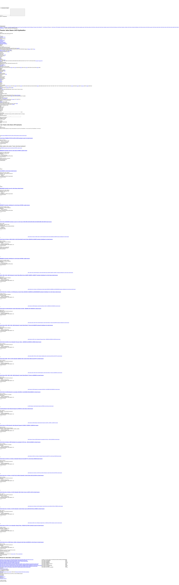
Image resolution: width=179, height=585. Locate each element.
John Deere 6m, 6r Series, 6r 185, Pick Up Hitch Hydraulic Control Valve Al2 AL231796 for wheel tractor (22, 475)
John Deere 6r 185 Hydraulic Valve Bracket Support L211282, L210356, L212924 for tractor (19, 425)
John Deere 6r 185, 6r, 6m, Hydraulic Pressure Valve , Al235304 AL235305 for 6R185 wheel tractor (20, 341)
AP (14, 27)
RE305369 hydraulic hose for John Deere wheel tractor (11, 188)
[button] (89, 21)
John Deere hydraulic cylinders (122, 27)
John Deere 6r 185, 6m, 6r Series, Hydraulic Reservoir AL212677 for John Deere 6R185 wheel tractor (21, 458)
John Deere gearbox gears (80, 27)
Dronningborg (24, 27)
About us (1, 568)
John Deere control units (95, 27)
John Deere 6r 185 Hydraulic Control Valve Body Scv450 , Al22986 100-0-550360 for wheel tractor (20, 308)
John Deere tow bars (142, 27)
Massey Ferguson (34, 27)
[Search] (17, 12)
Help (4, 568)
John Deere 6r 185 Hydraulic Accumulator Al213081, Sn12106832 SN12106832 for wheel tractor (20, 391)
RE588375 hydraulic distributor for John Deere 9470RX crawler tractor (15, 205)
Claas (21, 27)
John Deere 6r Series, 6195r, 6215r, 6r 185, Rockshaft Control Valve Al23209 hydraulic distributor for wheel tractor (18, 566)
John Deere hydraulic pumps (104, 27)
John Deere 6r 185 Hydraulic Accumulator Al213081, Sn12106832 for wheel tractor (13, 560)
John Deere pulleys (88, 27)
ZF (41, 27)
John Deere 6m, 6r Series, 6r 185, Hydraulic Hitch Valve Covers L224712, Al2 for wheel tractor (20, 492)
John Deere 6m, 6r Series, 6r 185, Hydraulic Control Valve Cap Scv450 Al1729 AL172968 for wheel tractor (22, 508)
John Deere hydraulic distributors (133, 27)
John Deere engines (64, 27)
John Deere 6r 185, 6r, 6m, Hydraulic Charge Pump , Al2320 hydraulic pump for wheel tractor (15, 567)
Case (16, 27)
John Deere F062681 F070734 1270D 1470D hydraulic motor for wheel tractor (16, 138)
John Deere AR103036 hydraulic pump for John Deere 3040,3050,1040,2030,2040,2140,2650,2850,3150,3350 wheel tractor (26, 221)
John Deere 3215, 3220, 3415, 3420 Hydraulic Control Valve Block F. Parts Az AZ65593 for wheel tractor (22, 375)
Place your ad (2, 160)
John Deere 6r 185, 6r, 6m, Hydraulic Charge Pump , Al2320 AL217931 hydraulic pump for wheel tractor (22, 525)
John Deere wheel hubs (156, 27)
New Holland (39, 27)
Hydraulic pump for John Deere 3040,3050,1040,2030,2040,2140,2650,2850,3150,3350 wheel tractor (16, 559)
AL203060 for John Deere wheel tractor (8, 170)
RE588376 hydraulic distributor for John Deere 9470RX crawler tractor (15, 258)
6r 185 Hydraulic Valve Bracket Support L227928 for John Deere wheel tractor (16, 408)
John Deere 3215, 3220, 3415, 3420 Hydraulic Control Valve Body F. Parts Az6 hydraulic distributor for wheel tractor (19, 564)
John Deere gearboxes (71, 27)
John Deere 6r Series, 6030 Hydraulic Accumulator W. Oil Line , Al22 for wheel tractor (14, 561)
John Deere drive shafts (171, 27)
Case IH (18, 27)
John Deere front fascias (113, 27)
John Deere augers (149, 27)
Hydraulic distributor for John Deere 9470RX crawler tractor (9, 562)
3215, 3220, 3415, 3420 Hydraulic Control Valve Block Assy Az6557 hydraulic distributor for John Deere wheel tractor (19, 563)
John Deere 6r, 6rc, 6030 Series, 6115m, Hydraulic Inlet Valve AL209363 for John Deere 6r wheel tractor (22, 542)
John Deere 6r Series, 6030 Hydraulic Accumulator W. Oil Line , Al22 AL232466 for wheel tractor (20, 442)
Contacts (6, 568)
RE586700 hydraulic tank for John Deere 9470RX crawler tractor (13, 150)
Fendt (28, 27)
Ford (30, 27)
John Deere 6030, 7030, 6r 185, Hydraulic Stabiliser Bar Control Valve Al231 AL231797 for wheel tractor (22, 358)
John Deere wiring (164, 27)
